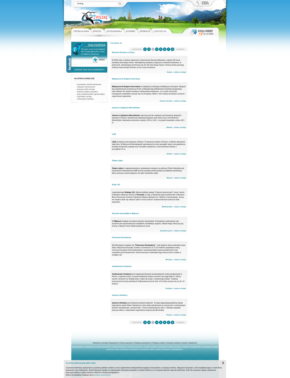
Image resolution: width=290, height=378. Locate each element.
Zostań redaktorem (189, 343)
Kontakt (105, 343)
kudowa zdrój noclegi (86, 89)
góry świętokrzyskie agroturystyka (91, 94)
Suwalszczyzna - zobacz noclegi (173, 231)
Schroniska (144, 349)
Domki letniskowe (119, 347)
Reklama (96, 343)
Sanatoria (134, 349)
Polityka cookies (159, 343)
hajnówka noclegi (84, 96)
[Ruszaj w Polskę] (94, 27)
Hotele (154, 347)
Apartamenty (89, 347)
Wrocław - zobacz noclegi (176, 259)
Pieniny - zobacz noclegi (176, 315)
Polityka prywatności (142, 343)
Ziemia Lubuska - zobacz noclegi (173, 101)
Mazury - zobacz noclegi (176, 178)
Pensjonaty (206, 347)
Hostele (146, 347)
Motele (186, 347)
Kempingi (162, 347)
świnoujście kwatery (85, 99)
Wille (152, 349)
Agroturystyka (77, 347)
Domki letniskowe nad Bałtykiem (169, 349)
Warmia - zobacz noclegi (176, 127)
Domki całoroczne (103, 347)
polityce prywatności (102, 375)
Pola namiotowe (122, 349)
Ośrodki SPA (195, 347)
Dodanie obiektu (173, 343)
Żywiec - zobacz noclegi (176, 72)
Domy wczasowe (135, 347)
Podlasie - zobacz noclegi (176, 288)
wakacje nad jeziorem (86, 87)
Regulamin (113, 343)
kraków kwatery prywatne (87, 92)
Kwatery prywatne (174, 347)
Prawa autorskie (126, 343)
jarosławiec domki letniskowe (89, 84)
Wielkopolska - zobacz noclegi (174, 207)
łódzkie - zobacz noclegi (176, 154)
